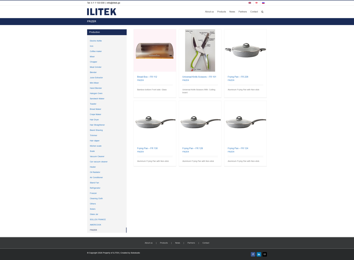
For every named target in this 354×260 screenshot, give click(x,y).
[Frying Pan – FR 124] (245, 102)
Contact (205, 243)
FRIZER (140, 80)
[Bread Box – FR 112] (155, 30)
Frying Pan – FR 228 (238, 76)
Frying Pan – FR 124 (238, 148)
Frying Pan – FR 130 (147, 148)
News (177, 243)
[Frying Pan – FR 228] (245, 30)
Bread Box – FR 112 (147, 76)
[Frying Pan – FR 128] (200, 102)
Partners (191, 243)
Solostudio (135, 253)
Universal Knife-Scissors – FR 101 (199, 76)
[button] (262, 12)
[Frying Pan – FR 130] (155, 102)
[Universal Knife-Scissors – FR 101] (200, 30)
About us (149, 243)
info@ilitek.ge (113, 2)
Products (164, 243)
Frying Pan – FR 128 (192, 148)
